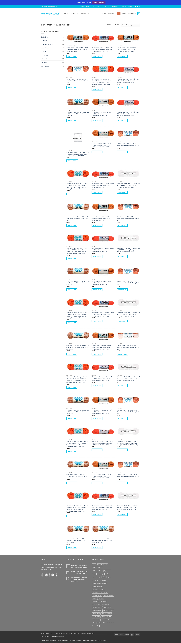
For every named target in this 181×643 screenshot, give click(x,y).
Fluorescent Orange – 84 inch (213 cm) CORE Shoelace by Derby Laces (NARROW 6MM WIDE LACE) (103, 314)
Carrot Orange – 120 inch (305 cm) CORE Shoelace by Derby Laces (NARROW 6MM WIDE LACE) (102, 476)
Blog (93, 6)
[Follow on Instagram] (137, 6)
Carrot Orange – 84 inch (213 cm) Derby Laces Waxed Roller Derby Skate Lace (128, 282)
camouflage (100, 574)
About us (99, 6)
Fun (65, 13)
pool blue (105, 610)
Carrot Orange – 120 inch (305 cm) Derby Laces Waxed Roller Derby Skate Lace (128, 476)
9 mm (94, 564)
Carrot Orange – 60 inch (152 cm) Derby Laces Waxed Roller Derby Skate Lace (128, 145)
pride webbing (96, 613)
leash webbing (96, 604)
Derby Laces (45, 66)
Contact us (107, 6)
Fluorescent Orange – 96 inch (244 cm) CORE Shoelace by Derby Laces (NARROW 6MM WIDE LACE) (103, 378)
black (93, 574)
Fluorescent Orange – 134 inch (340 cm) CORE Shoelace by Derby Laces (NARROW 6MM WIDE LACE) (102, 49)
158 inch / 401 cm (97, 571)
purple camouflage (107, 613)
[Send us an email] (52, 575)
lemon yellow (105, 604)
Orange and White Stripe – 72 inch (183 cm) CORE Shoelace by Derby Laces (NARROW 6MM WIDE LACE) (128, 249)
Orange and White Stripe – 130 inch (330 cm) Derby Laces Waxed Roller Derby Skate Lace (102, 540)
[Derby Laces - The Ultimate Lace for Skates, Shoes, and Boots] (51, 13)
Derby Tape (44, 55)
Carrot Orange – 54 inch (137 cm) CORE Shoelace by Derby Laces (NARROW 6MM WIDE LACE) (101, 113)
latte (104, 601)
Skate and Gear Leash (48, 44)
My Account (115, 6)
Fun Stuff (44, 59)
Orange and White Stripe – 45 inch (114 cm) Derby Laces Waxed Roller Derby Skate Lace (77, 113)
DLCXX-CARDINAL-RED (99, 583)
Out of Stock (72, 160)
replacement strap (107, 616)
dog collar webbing (108, 595)
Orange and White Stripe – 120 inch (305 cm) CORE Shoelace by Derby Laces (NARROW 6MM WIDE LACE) (127, 507)
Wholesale (130, 6)
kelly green (101, 598)
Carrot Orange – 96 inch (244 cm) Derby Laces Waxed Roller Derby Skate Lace (128, 347)
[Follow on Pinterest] (56, 575)
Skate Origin (45, 37)
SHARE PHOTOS (85, 6)
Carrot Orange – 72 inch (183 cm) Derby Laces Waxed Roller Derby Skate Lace (128, 218)
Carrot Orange (96, 577)
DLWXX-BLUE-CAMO (98, 589)
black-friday (45, 48)
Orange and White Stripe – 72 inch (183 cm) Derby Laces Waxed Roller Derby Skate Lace (77, 282)
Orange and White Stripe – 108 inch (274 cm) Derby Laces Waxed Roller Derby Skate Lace (76, 476)
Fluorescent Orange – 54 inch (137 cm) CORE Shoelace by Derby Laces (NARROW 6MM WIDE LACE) (128, 113)
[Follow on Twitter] (139, 6)
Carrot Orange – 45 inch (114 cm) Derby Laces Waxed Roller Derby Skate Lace (77, 80)
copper (109, 577)
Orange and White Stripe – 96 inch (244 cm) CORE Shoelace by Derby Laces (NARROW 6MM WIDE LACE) (128, 378)
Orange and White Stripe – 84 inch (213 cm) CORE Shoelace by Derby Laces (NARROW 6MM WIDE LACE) (128, 314)
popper (111, 610)
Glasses (43, 51)
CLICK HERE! (99, 2)
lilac (105, 607)
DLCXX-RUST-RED (97, 586)
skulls (98, 623)
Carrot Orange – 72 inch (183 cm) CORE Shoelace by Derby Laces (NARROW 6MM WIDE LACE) (101, 218)
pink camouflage (96, 610)
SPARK (104, 623)
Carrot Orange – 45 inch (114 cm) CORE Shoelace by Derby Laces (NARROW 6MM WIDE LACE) (126, 49)
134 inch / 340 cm (97, 568)
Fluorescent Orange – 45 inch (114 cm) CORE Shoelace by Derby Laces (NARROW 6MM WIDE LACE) (128, 80)
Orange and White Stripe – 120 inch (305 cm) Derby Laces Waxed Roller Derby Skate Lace (76, 540)
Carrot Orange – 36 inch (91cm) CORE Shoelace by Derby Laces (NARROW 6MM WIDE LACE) (77, 49)
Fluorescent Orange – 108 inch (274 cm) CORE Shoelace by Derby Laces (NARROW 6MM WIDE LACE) (102, 443)
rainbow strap (96, 616)
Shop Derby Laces (73, 13)
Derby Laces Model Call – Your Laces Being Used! (79, 572)
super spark (110, 623)
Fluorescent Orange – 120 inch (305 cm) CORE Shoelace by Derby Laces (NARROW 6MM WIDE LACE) (102, 507)
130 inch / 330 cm (102, 564)
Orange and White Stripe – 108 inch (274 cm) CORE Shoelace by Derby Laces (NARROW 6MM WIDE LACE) (127, 443)
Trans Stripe (95, 626)
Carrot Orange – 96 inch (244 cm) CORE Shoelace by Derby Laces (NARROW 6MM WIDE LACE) (101, 347)
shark (97, 620)
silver (93, 623)
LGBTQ (100, 607)
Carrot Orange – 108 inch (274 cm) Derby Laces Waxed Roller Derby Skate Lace (128, 411)
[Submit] (118, 13)
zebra (102, 626)
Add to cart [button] (72, 56)
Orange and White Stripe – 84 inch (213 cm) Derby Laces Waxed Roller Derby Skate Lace (77, 347)
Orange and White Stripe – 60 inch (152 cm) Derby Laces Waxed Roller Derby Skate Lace (77, 218)
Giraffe (94, 598)
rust (93, 620)
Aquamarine (107, 571)
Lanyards (44, 40)
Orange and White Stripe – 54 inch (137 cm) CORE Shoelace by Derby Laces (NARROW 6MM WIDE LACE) (77, 154)
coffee (103, 577)
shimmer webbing (106, 620)
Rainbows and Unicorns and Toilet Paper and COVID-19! (79, 579)
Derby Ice (44, 62)
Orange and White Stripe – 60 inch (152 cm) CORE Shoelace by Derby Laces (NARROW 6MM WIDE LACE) (128, 185)
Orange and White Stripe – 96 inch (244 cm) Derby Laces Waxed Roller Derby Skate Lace (77, 411)
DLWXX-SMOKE (97, 595)
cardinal (107, 574)
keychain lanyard (97, 601)
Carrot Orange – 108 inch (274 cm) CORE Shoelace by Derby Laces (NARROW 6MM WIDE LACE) (102, 411)
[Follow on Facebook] (135, 6)
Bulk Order (85, 13)
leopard (94, 607)
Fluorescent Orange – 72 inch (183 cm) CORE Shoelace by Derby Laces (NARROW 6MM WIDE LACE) (103, 249)
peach (109, 607)
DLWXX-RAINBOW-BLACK (99, 592)
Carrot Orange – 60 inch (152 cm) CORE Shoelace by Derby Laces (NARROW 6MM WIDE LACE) (101, 145)
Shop (43, 25)
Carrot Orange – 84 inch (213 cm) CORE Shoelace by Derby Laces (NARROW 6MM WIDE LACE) (101, 282)
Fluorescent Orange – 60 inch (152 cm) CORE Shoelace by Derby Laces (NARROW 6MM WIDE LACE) (103, 185)
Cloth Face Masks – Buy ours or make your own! (79, 566)
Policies (122, 6)
